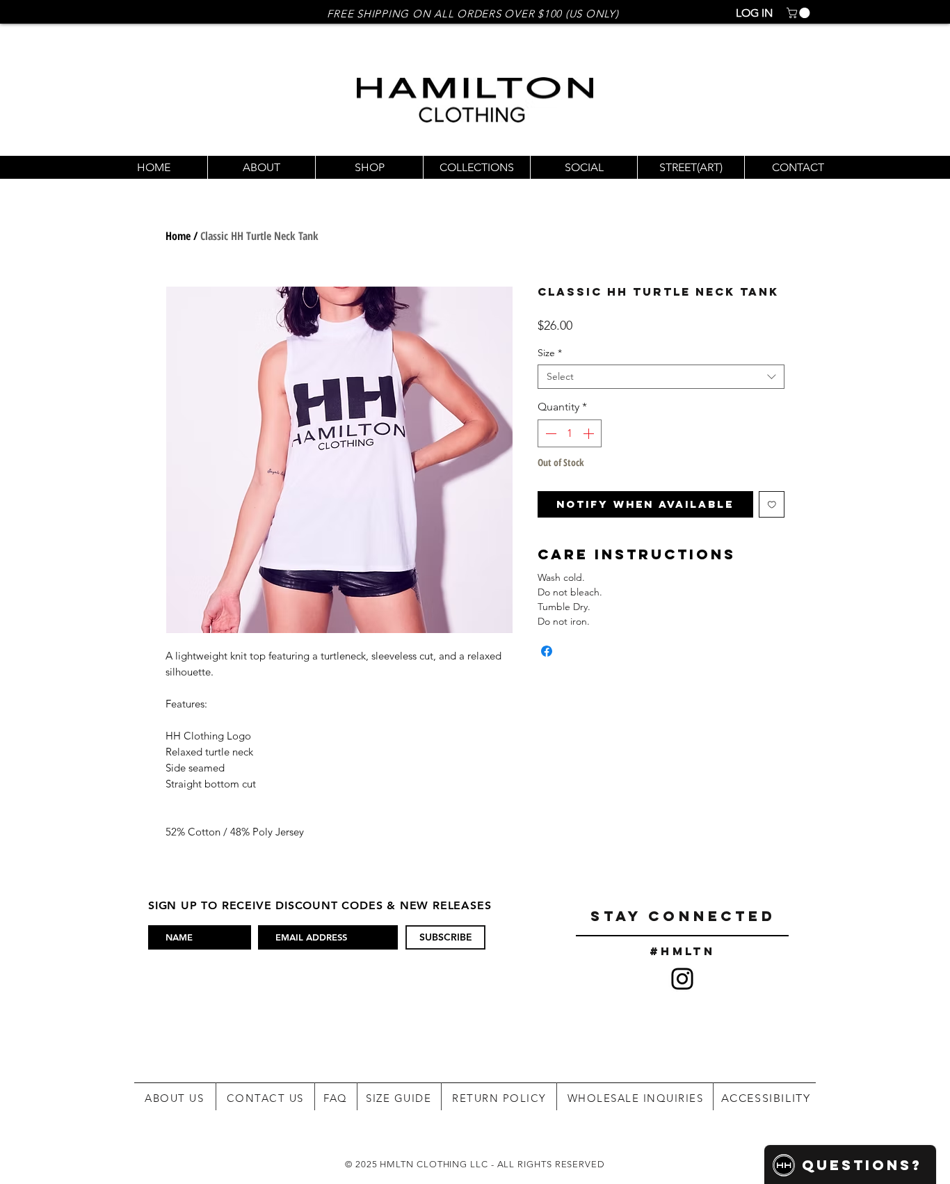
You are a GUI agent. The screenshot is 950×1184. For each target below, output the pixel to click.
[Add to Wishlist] (772, 504)
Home (178, 235)
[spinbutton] (569, 433)
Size (550, 353)
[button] (799, 13)
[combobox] (661, 377)
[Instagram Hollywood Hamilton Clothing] (682, 978)
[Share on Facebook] (546, 651)
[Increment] (589, 433)
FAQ (335, 1098)
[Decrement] (549, 433)
